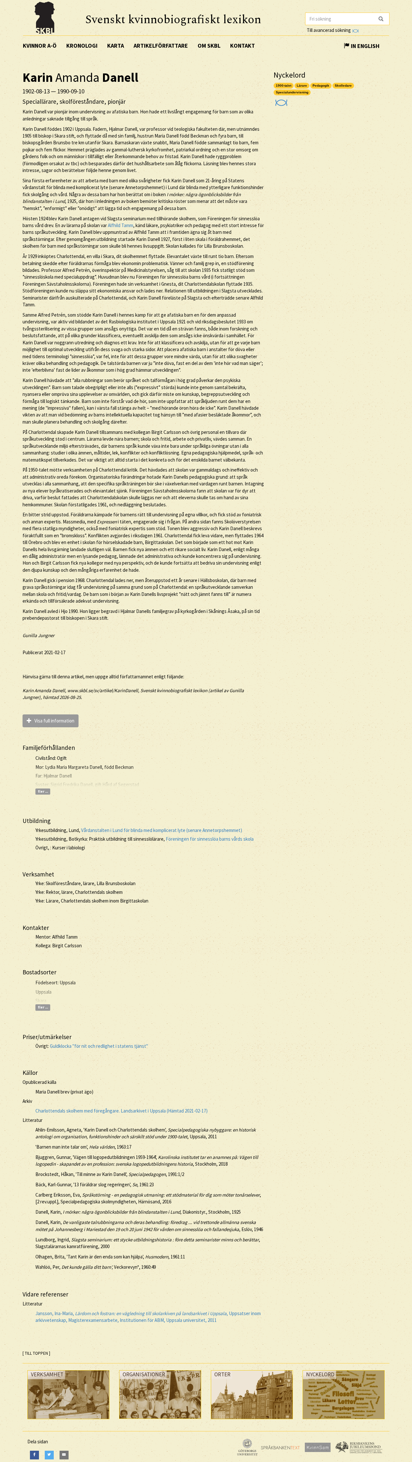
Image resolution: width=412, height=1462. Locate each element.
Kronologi (82, 45)
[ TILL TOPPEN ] (36, 1353)
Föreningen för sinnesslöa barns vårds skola (210, 839)
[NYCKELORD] (344, 1421)
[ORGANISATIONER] (160, 1420)
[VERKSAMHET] (68, 1421)
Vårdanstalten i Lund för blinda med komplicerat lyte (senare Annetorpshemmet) (161, 830)
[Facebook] (34, 1455)
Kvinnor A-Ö (40, 45)
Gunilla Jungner (38, 635)
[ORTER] (252, 1421)
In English (364, 46)
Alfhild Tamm (120, 225)
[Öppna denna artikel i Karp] (280, 100)
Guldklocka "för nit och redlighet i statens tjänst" (99, 1046)
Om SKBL (209, 45)
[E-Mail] (64, 1455)
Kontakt (242, 45)
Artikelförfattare (161, 45)
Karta (115, 45)
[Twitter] (49, 1455)
